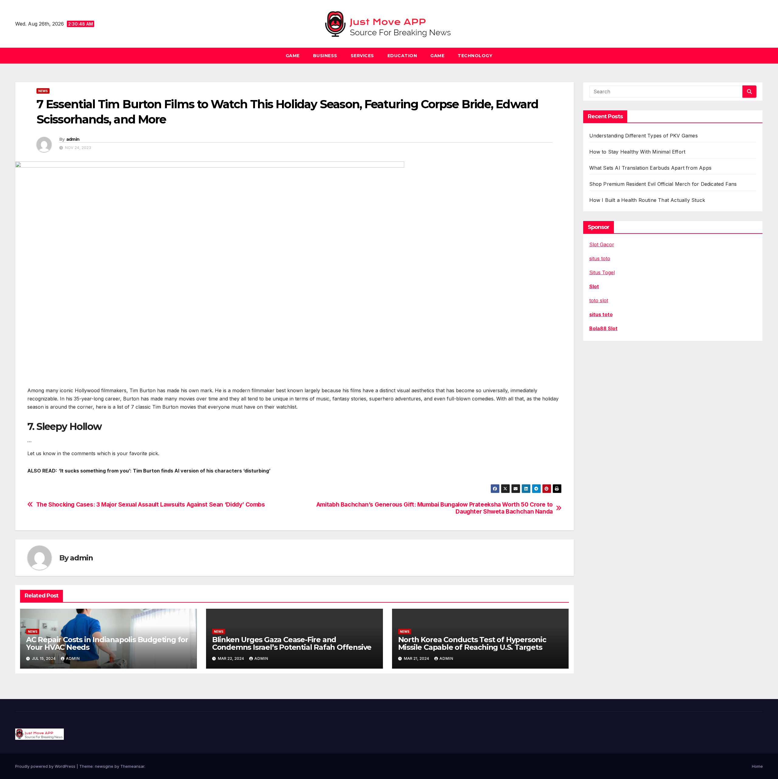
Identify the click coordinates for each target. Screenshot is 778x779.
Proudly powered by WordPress (46, 766)
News (43, 91)
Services (362, 55)
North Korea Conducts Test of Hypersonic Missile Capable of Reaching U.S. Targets (472, 643)
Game (293, 55)
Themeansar (132, 766)
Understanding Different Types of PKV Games (643, 136)
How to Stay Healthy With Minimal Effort (637, 152)
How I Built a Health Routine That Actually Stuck (647, 200)
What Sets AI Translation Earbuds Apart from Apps (650, 168)
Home (757, 766)
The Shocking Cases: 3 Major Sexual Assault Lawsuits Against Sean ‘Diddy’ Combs (150, 504)
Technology (475, 55)
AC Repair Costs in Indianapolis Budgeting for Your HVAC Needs (107, 643)
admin (73, 139)
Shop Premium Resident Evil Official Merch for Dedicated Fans (663, 184)
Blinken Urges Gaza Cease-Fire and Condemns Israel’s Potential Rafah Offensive (291, 643)
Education (402, 55)
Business (325, 55)
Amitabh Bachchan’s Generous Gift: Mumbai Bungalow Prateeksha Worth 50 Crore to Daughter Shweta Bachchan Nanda (434, 508)
